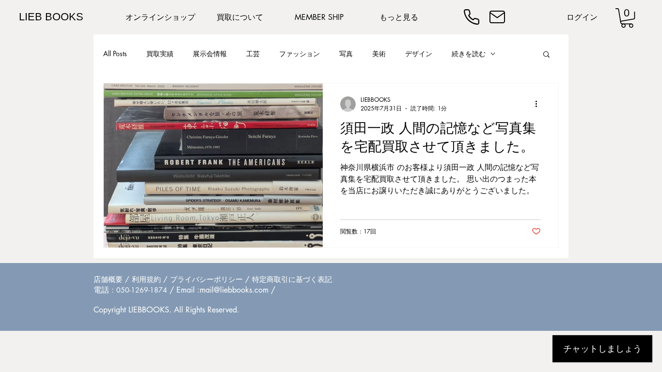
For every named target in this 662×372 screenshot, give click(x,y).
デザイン (418, 53)
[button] (627, 18)
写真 (346, 53)
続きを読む (469, 53)
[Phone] (471, 17)
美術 (379, 53)
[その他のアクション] (539, 104)
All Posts (115, 53)
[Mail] (497, 17)
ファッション (299, 53)
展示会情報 (210, 53)
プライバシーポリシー (206, 279)
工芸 (253, 53)
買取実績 (159, 53)
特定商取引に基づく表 (288, 279)
